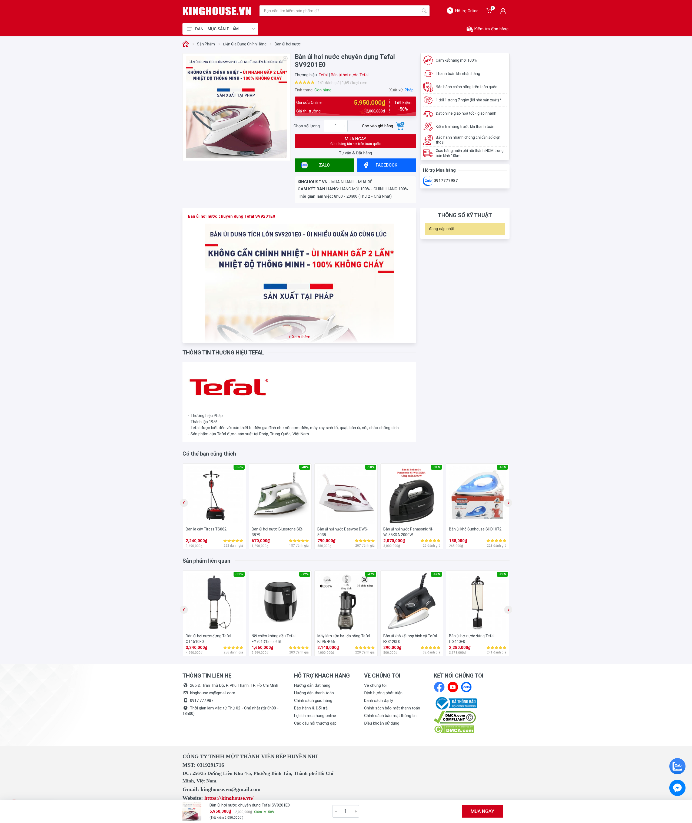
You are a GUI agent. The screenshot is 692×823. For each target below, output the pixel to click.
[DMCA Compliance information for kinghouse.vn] (472, 717)
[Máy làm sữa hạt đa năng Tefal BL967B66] (346, 602)
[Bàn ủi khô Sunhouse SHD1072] (477, 495)
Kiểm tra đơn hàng (491, 28)
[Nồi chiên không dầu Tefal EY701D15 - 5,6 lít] (280, 602)
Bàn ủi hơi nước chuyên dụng (215, 216)
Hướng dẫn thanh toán (314, 693)
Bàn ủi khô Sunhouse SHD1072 (475, 529)
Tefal (323, 74)
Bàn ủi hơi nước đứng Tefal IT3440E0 (471, 639)
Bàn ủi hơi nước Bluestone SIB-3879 (278, 532)
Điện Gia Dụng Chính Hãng (245, 44)
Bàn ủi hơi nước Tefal (349, 74)
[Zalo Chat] (677, 766)
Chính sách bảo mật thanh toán (392, 708)
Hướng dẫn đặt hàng (312, 685)
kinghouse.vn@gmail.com (212, 693)
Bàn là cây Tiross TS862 (206, 529)
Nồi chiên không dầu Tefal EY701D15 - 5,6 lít (273, 639)
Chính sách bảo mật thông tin (390, 715)
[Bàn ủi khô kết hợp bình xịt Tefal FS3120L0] (412, 602)
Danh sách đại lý (378, 700)
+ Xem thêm (299, 336)
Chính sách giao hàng (313, 700)
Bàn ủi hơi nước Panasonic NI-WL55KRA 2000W (408, 532)
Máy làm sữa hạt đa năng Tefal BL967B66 (343, 639)
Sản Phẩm (206, 44)
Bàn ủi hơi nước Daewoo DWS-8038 (342, 532)
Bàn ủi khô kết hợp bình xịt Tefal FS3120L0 (410, 639)
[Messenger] (677, 788)
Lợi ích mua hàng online (315, 715)
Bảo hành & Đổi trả (311, 708)
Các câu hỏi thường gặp (315, 723)
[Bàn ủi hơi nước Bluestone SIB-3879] (280, 495)
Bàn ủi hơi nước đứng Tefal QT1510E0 (208, 639)
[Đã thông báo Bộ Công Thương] (455, 703)
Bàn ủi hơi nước (288, 44)
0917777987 (445, 180)
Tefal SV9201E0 (259, 216)
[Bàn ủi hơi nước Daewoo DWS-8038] (346, 495)
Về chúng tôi (375, 685)
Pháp (409, 90)
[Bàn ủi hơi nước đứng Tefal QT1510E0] (214, 602)
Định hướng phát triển (383, 693)
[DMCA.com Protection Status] (454, 728)
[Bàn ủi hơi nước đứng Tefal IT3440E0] (477, 602)
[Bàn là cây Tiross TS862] (214, 495)
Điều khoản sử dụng (381, 723)
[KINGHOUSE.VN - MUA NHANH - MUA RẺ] (216, 11)
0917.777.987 (201, 700)
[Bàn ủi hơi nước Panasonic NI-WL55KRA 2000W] (412, 495)
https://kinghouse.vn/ (229, 798)
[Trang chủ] (185, 44)
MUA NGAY (355, 141)
